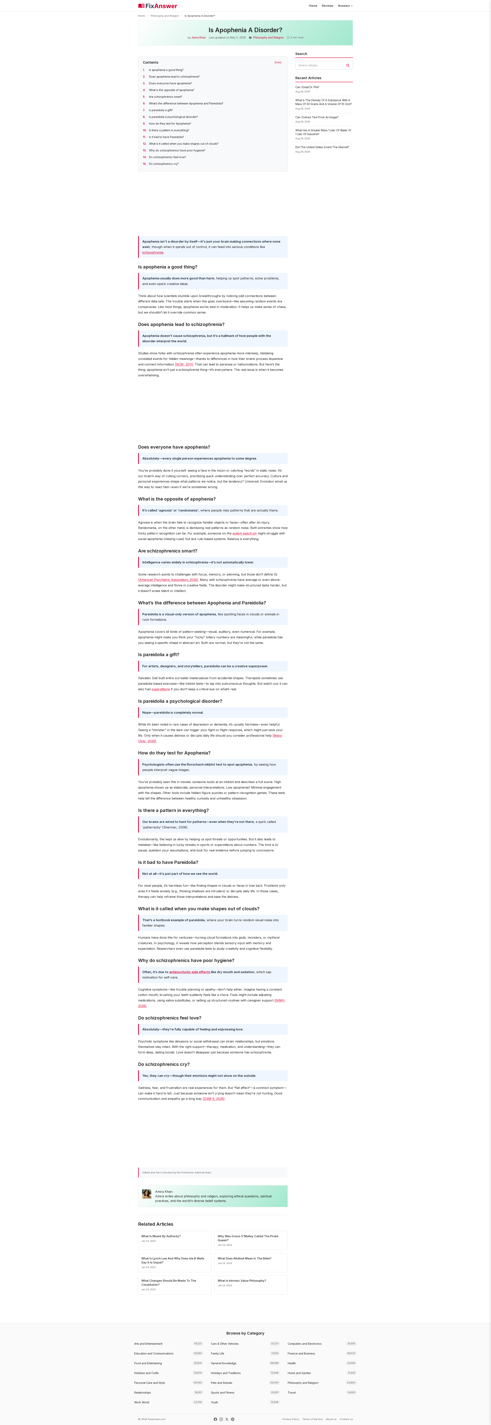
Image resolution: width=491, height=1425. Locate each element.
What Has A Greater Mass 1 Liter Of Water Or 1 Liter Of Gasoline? (323, 132)
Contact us (346, 1419)
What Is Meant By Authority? (161, 1236)
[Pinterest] (232, 1419)
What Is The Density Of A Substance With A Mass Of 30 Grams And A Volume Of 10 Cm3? (323, 102)
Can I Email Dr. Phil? (307, 87)
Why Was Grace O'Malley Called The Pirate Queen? (248, 1238)
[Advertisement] (213, 204)
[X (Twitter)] (227, 1419)
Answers (344, 5)
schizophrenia (152, 252)
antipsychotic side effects (189, 972)
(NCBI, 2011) (184, 364)
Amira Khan (199, 37)
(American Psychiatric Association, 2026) (168, 580)
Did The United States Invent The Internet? (322, 147)
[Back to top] (482, 1418)
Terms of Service (312, 1419)
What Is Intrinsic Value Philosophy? (242, 1280)
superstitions (161, 689)
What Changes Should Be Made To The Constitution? (168, 1282)
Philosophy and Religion (165, 15)
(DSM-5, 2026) (214, 1099)
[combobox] (324, 65)
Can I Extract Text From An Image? (317, 117)
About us (331, 1419)
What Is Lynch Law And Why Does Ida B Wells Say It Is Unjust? (172, 1260)
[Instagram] (221, 1419)
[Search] (348, 65)
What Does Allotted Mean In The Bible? (244, 1258)
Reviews (327, 5)
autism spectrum (244, 533)
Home (313, 5)
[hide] (277, 62)
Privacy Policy (291, 1419)
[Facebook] (215, 1419)
